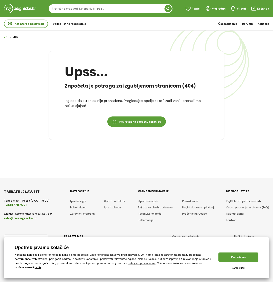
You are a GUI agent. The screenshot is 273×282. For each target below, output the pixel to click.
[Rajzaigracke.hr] (5, 37)
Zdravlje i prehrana (82, 213)
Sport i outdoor (114, 201)
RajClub (247, 24)
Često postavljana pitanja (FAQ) (247, 207)
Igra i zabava (112, 207)
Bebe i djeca (78, 207)
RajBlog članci (235, 213)
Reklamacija (145, 220)
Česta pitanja (227, 24)
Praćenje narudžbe (194, 213)
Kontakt (263, 24)
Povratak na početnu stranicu (140, 121)
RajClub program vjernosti (243, 201)
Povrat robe (190, 201)
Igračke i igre (78, 201)
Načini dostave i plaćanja (198, 207)
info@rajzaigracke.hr (20, 218)
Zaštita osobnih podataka (155, 207)
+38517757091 (15, 205)
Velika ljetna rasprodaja (69, 24)
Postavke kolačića (149, 213)
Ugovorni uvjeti (148, 201)
